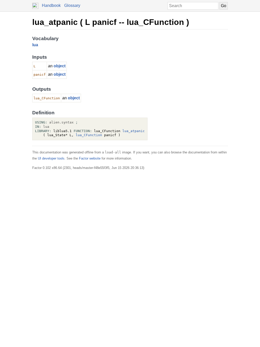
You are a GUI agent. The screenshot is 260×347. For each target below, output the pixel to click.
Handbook (51, 5)
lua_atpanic (133, 131)
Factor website (90, 158)
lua (35, 45)
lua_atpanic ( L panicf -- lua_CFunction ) (110, 22)
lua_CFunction (89, 135)
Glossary (72, 5)
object (60, 66)
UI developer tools (51, 158)
